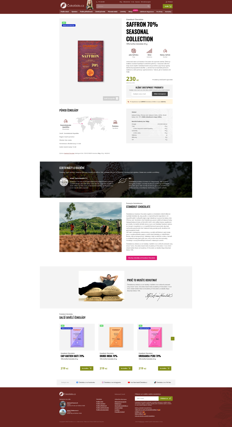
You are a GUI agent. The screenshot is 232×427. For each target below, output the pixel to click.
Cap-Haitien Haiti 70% (72, 356)
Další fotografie (110, 98)
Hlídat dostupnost (160, 94)
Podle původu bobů (102, 410)
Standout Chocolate (134, 19)
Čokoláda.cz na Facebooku (86, 382)
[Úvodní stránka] (72, 5)
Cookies (117, 410)
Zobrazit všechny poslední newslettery (145, 416)
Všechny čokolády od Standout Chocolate (141, 258)
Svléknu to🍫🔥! (140, 412)
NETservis (141, 421)
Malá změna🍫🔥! (140, 414)
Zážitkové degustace (147, 11)
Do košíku (85, 368)
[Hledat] (148, 6)
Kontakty (168, 11)
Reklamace (118, 404)
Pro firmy (159, 11)
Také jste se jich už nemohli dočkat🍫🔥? (147, 410)
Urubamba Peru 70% (150, 356)
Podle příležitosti (101, 406)
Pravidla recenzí (120, 412)
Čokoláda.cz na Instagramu (112, 382)
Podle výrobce (100, 403)
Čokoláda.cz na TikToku (163, 382)
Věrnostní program (120, 402)
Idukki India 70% (108, 356)
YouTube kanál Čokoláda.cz (138, 382)
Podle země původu (102, 408)
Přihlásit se (164, 398)
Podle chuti (99, 401)
